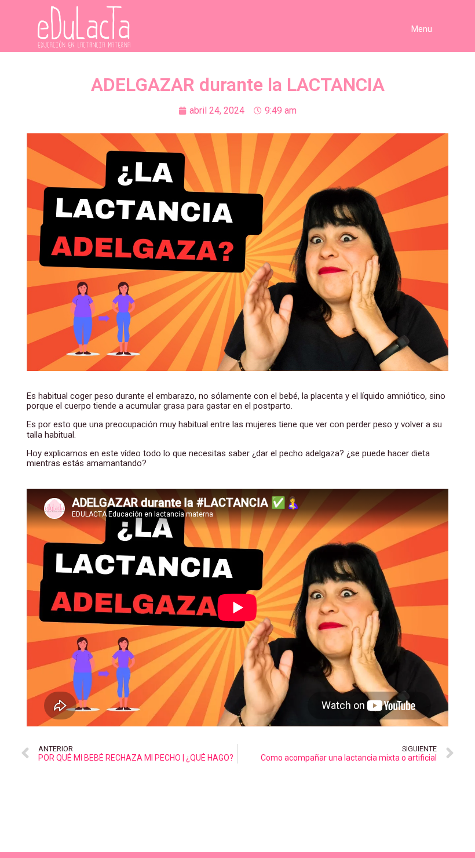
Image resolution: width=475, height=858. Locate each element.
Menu (421, 29)
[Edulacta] (89, 27)
